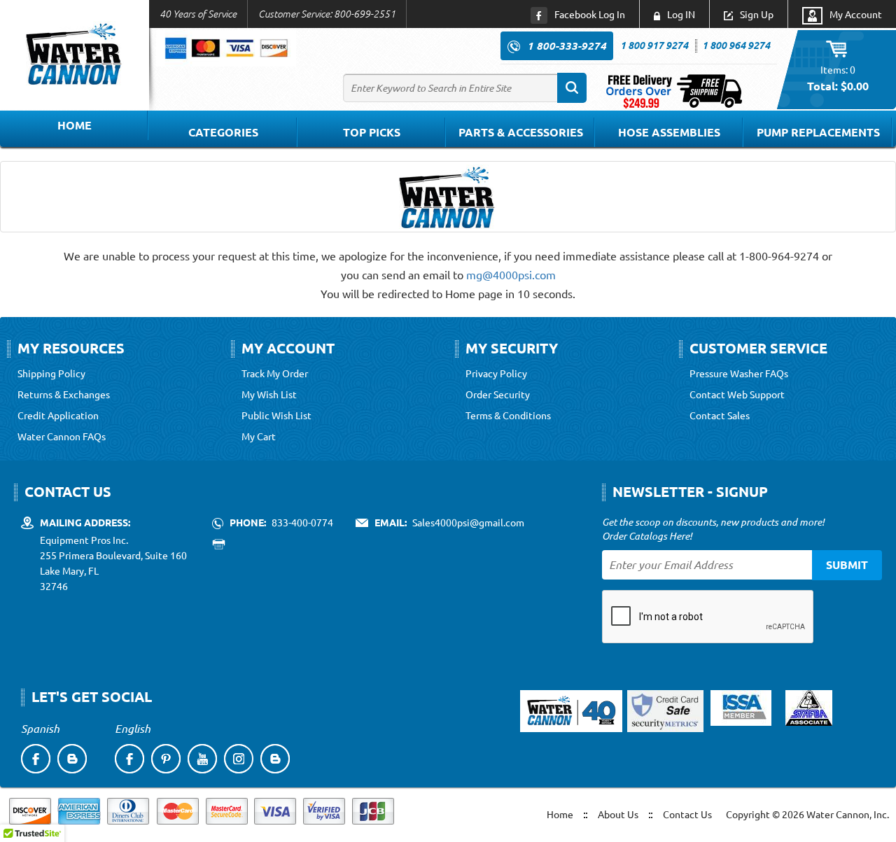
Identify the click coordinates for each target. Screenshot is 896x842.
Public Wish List (276, 415)
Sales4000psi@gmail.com (468, 522)
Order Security (497, 394)
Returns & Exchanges (64, 394)
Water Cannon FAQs (62, 436)
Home (74, 125)
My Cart (258, 436)
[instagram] (238, 758)
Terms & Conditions (508, 415)
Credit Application (58, 415)
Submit (847, 564)
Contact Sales (720, 415)
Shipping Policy (51, 373)
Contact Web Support (737, 394)
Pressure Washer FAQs (739, 373)
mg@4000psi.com (511, 274)
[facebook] (35, 758)
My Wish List (269, 394)
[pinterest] (166, 758)
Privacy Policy (496, 373)
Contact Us (687, 814)
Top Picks (371, 132)
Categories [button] (223, 132)
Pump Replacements (818, 132)
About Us (618, 814)
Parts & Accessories (520, 132)
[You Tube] (202, 758)
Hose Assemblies (669, 132)
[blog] (72, 758)
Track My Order (274, 373)
